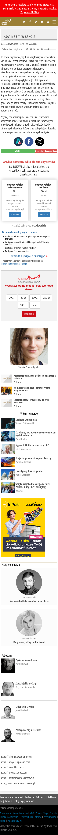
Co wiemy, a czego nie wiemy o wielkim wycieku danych (35, 434)
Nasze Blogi (42, 813)
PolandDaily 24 (14, 821)
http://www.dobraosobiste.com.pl (18, 783)
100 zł (35, 297)
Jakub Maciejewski (23, 449)
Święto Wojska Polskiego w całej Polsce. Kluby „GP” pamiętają (32, 485)
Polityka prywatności (24, 801)
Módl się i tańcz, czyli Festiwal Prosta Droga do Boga (32, 389)
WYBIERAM (15, 214)
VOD (32, 813)
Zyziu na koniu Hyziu (26, 660)
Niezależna (5, 813)
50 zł (23, 297)
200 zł (46, 297)
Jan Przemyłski (29, 597)
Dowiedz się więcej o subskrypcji (29, 256)
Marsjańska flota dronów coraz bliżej (29, 601)
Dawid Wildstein (22, 733)
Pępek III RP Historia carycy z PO (32, 445)
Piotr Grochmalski (23, 462)
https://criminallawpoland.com (16, 756)
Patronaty (41, 797)
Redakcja (19, 490)
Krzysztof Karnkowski (25, 687)
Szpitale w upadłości (26, 419)
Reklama (52, 797)
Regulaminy (6, 801)
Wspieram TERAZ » (30, 12)
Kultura (17, 382)
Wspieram (29, 314)
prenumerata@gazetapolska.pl (14, 264)
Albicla (38, 817)
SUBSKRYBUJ (17, 167)
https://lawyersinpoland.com (15, 762)
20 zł (11, 297)
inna (35, 305)
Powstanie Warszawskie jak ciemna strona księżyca (35, 377)
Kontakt (19, 797)
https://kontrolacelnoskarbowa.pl (18, 778)
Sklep (2, 821)
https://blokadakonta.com (14, 772)
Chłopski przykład (24, 706)
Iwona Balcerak (29, 638)
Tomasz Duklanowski (24, 423)
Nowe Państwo (20, 813)
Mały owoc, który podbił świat (29, 642)
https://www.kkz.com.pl (13, 767)
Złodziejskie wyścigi (25, 683)
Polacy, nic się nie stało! (28, 730)
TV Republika (26, 817)
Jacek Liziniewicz (22, 710)
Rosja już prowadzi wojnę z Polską (33, 458)
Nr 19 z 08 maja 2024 (28, 44)
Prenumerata (6, 797)
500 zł (23, 305)
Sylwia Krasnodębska (29, 367)
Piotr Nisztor (21, 439)
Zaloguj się (40, 225)
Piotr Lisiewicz (21, 664)
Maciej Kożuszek (22, 474)
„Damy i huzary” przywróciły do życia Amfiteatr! (31, 401)
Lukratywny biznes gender (29, 471)
